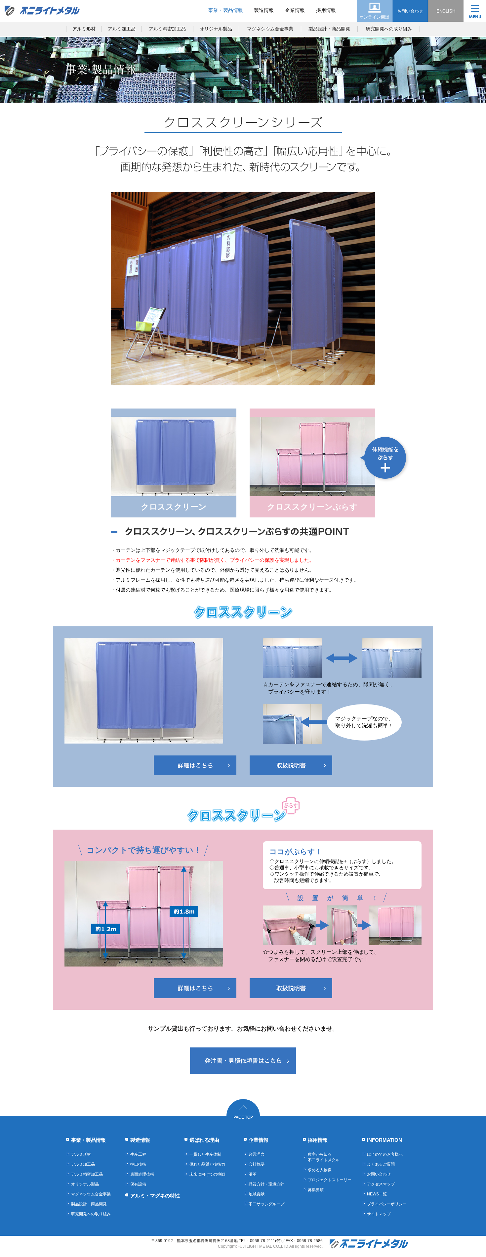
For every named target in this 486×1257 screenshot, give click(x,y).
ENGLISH (445, 11)
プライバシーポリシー (387, 1204)
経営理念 (256, 1154)
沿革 (253, 1174)
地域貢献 (256, 1194)
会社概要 (256, 1164)
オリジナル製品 (216, 28)
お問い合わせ (410, 11)
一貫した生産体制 (205, 1154)
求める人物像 (320, 1170)
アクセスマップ (381, 1184)
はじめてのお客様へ (385, 1154)
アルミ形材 (84, 28)
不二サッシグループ (266, 1204)
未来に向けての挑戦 (207, 1174)
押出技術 (138, 1164)
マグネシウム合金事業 (270, 28)
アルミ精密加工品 (167, 28)
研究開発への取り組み (389, 28)
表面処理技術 (142, 1174)
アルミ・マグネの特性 (155, 1195)
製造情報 (264, 10)
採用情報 (326, 10)
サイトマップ (379, 1214)
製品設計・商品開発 (329, 28)
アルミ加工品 (122, 28)
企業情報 (295, 10)
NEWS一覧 (377, 1194)
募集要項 (316, 1189)
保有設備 (138, 1184)
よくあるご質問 (381, 1164)
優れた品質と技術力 (207, 1164)
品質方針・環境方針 (266, 1184)
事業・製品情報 (225, 10)
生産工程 (138, 1154)
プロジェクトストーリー (329, 1180)
